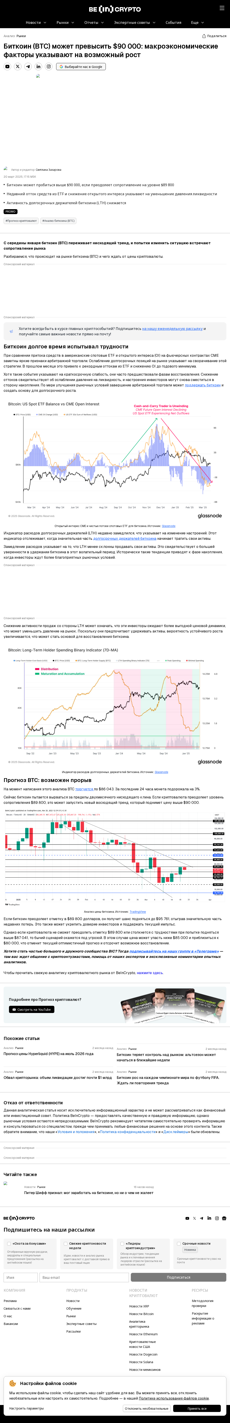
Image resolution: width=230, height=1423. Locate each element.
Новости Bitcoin (141, 1314)
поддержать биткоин (203, 385)
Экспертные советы (81, 1324)
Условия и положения (76, 1131)
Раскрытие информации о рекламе (203, 1318)
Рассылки (73, 1331)
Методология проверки (202, 1303)
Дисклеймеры (175, 1131)
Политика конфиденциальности (127, 1131)
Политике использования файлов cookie (174, 1398)
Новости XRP (139, 1306)
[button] (30, 1254)
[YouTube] (7, 66)
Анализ (9, 36)
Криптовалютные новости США (142, 1344)
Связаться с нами (17, 1308)
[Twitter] (18, 66)
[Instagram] (49, 66)
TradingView (138, 912)
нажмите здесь (150, 972)
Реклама (10, 1301)
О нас (8, 1316)
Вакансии (11, 1324)
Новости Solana (141, 1362)
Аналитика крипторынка (139, 1324)
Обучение (74, 1308)
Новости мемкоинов (145, 1369)
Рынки (21, 36)
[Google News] (224, 1218)
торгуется (84, 789)
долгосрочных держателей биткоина (124, 538)
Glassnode (168, 526)
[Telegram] (28, 66)
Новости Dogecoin (143, 1354)
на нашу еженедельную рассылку (172, 328)
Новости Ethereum (143, 1334)
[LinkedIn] (38, 66)
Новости (73, 1301)
